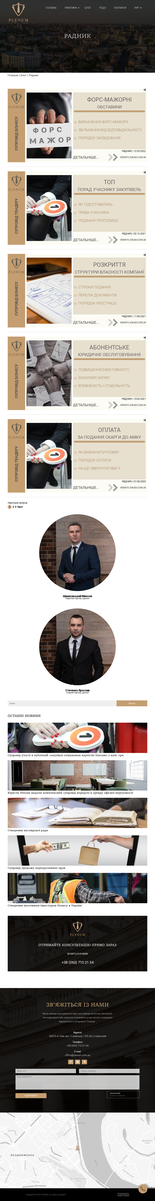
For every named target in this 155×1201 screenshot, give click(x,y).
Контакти (120, 7)
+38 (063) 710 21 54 (78, 962)
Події (102, 7)
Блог (88, 7)
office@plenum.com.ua (77, 1055)
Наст (20, 507)
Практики (71, 7)
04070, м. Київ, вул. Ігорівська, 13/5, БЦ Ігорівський (77, 1036)
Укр (136, 7)
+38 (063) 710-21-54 (78, 1045)
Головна (51, 7)
